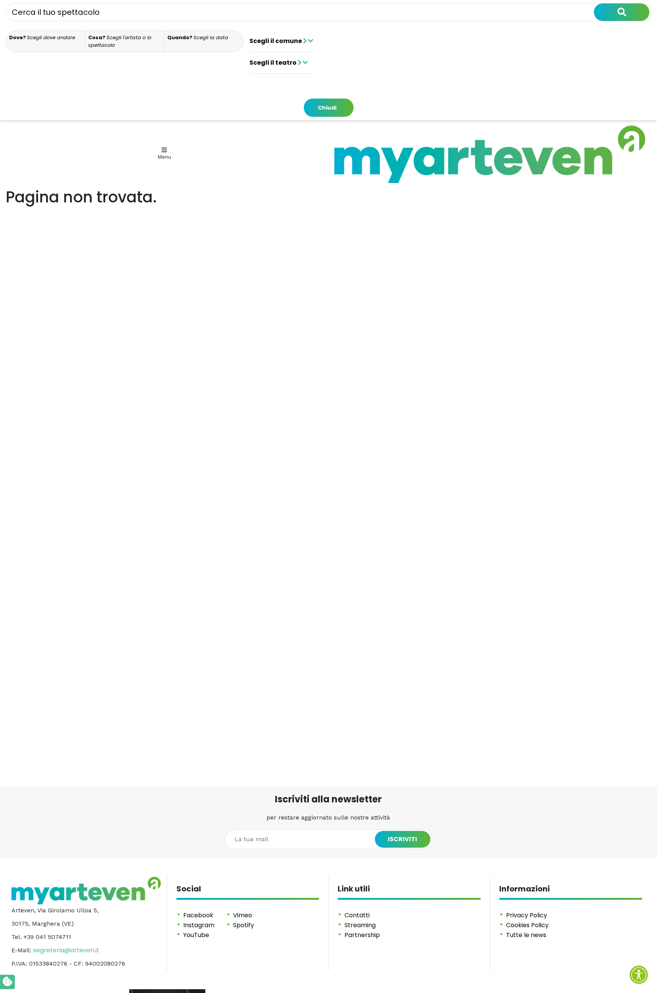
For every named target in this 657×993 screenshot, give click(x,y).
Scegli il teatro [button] (273, 62)
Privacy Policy (526, 915)
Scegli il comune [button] (276, 41)
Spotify (243, 925)
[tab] (45, 41)
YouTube (196, 935)
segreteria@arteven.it (66, 950)
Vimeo (242, 915)
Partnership (362, 935)
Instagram (198, 925)
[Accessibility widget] (639, 975)
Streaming (360, 925)
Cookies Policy (527, 925)
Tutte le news (526, 935)
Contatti (357, 915)
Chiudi (327, 107)
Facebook (198, 915)
